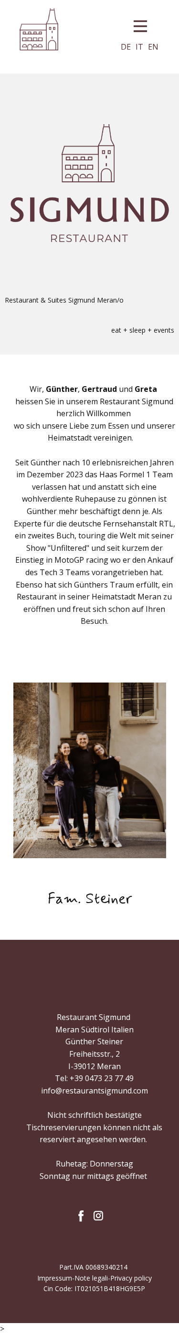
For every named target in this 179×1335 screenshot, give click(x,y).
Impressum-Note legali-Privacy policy (94, 1277)
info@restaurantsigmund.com (94, 1090)
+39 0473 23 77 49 (102, 1078)
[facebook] (81, 1215)
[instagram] (98, 1215)
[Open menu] (140, 26)
